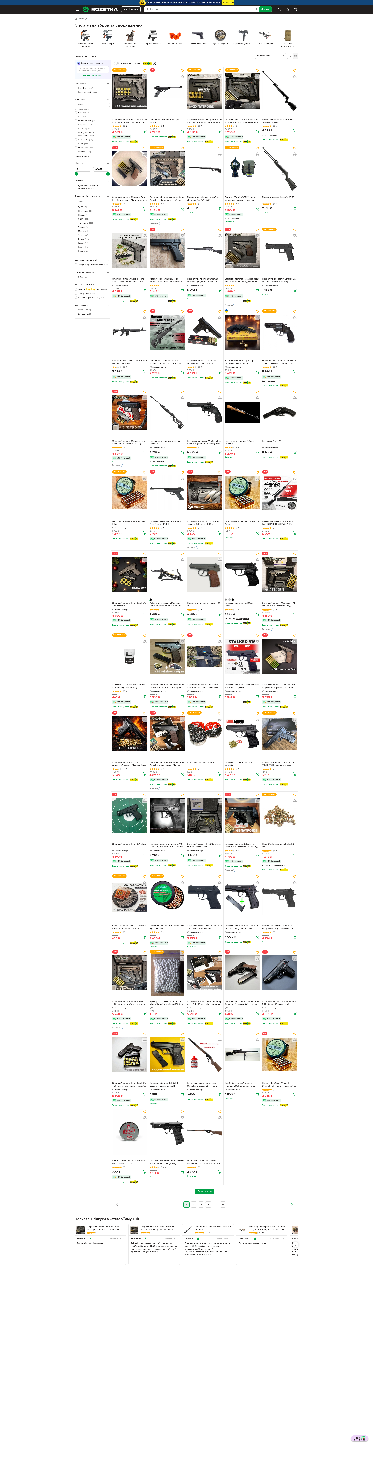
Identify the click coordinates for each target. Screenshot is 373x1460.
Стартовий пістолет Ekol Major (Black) (239, 604)
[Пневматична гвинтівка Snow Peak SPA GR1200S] (188, 1230)
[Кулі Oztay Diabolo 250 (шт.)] (204, 734)
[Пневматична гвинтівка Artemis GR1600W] (242, 412)
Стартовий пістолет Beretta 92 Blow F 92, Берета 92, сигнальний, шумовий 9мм (279, 1003)
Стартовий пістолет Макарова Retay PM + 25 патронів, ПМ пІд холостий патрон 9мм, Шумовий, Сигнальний (129, 199)
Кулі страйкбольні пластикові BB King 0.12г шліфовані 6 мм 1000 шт (166, 1003)
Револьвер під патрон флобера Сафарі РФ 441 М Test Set (239, 362)
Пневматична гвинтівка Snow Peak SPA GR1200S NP (278, 121)
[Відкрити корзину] (295, 9)
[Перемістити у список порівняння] (144, 76)
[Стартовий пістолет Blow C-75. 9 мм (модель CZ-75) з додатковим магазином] (242, 897)
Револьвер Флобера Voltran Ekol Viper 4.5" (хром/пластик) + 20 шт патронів (266, 1228)
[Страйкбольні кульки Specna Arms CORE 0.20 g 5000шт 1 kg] (129, 656)
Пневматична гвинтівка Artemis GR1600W (239, 442)
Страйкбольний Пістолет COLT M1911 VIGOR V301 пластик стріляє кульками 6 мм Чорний (279, 764)
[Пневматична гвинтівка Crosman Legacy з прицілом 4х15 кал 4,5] (204, 250)
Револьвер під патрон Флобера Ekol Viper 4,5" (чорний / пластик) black (204, 442)
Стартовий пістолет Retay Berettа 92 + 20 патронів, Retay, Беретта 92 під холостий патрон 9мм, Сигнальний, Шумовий (204, 121)
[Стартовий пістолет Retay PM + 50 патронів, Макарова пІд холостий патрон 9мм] (279, 656)
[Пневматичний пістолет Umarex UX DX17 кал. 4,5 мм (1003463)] (279, 250)
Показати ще (81, 156)
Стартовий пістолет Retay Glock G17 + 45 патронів (129, 604)
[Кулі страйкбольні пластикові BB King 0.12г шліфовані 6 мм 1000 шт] (167, 973)
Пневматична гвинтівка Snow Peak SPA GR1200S (213, 1228)
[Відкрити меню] (77, 9)
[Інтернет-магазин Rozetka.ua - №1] (100, 9)
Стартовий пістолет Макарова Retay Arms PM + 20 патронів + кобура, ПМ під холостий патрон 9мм (167, 199)
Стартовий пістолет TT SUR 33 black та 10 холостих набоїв (204, 845)
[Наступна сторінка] (292, 1204)
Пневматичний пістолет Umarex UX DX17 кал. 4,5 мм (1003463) (279, 280)
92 (223, 1204)
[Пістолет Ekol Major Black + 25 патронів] (242, 734)
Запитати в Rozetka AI (93, 76)
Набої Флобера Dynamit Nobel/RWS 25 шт (242, 523)
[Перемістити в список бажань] (144, 70)
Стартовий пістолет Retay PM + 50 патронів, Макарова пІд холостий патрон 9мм (278, 686)
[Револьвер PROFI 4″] (279, 412)
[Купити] (144, 131)
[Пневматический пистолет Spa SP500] (167, 91)
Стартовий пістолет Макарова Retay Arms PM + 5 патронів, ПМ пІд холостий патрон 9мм (129, 442)
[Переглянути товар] (151, 599)
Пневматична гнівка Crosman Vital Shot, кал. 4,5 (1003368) (203, 198)
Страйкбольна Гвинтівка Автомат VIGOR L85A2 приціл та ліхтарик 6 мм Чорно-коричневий (203, 686)
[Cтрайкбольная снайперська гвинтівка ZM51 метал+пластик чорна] (242, 1054)
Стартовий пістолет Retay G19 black (129, 844)
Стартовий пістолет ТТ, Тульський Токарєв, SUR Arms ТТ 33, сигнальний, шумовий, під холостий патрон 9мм (204, 523)
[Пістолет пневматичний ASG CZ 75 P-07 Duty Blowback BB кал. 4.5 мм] (167, 815)
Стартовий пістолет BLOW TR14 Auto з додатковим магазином (204, 927)
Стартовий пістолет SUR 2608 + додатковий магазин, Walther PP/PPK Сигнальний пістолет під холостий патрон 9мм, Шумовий (165, 1085)
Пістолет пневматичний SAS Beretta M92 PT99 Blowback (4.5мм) (167, 1162)
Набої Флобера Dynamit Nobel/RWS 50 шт (129, 523)
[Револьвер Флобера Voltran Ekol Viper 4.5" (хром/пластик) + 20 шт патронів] (242, 1230)
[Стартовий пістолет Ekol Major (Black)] (242, 574)
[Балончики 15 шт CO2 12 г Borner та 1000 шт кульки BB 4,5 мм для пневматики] (129, 897)
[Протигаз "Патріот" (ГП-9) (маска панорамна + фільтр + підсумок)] (242, 168)
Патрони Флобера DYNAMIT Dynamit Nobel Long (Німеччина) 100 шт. (279, 1085)
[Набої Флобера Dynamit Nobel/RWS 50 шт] (129, 493)
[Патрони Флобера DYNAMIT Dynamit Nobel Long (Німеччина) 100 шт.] (279, 1054)
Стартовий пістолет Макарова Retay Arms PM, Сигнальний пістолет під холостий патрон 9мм (242, 1003)
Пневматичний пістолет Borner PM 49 (203, 604)
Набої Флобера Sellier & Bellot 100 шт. (278, 845)
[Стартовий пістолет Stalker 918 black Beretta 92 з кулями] (242, 656)
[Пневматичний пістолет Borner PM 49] (204, 574)
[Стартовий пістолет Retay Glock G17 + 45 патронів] (129, 574)
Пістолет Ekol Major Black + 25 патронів (239, 764)
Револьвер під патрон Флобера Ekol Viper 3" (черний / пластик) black (279, 362)
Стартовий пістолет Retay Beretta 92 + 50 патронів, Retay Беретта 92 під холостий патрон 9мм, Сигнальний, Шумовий (129, 121)
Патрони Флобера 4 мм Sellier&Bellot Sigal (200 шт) (167, 927)
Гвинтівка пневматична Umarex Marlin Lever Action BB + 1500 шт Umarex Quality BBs (202, 1085)
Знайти (265, 9)
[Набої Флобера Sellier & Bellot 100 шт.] (279, 815)
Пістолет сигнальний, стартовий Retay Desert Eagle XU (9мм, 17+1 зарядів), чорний (277, 927)
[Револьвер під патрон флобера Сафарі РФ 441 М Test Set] (242, 332)
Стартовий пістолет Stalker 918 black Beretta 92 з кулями (242, 686)
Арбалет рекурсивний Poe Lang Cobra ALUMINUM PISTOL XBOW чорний (165, 604)
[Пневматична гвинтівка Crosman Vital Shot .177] (167, 412)
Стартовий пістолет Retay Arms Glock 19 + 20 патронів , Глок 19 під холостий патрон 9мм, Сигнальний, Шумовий (241, 845)
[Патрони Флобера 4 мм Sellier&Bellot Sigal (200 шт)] (167, 897)
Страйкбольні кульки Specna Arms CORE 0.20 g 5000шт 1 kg (128, 686)
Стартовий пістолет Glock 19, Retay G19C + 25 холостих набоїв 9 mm (128, 280)
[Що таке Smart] (154, 63)
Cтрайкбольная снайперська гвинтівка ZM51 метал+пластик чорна (239, 1085)
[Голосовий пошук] (256, 9)
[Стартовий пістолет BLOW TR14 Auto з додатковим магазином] (204, 897)
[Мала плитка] (295, 56)
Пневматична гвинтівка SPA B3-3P (278, 197)
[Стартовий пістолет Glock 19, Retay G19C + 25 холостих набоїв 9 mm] (129, 250)
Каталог (133, 9)
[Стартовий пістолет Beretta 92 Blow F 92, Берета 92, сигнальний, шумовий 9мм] (279, 973)
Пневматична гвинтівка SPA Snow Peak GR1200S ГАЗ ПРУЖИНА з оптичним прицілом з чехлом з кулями (278, 523)
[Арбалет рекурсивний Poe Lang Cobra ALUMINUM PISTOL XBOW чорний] (167, 574)
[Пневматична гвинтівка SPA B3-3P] (279, 168)
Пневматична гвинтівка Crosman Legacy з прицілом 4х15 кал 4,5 (202, 280)
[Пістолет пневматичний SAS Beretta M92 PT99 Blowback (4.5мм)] (167, 1132)
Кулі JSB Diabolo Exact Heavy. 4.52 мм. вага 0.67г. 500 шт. (128, 1162)
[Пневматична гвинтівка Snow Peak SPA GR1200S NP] (279, 91)
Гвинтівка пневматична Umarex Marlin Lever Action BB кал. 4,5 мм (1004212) (203, 1162)
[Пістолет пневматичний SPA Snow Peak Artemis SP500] (167, 493)
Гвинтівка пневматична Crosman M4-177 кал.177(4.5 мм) (129, 362)
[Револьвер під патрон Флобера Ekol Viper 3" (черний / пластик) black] (279, 332)
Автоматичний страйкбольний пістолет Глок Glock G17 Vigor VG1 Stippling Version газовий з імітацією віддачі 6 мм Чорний (167, 280)
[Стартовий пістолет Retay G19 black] (129, 815)
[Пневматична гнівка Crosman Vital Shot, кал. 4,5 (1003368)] (204, 168)
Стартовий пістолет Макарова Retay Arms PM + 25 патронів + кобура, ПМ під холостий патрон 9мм (167, 686)
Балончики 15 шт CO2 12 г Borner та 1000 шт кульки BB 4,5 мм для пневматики (129, 927)
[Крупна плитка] (290, 56)
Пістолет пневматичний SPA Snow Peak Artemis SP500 (166, 523)
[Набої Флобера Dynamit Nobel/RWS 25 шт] (242, 493)
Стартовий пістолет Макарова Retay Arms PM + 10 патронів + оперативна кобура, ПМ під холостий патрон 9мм (204, 1003)
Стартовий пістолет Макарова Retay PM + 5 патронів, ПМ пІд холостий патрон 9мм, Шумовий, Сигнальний (242, 280)
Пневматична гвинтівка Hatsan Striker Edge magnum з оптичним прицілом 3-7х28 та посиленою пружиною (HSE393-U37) (165, 362)
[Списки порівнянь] (287, 9)
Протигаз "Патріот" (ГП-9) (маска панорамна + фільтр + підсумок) (240, 198)
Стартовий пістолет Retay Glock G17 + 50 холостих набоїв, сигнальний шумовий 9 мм (129, 1085)
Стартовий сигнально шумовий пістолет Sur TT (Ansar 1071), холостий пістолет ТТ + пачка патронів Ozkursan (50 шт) (201, 362)
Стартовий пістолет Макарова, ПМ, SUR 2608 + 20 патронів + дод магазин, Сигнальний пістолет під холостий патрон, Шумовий (278, 604)
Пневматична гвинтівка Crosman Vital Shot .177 (165, 442)
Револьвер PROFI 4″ (271, 441)
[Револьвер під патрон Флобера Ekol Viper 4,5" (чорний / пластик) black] (204, 412)
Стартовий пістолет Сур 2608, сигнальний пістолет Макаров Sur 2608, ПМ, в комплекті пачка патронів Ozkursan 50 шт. (128, 764)
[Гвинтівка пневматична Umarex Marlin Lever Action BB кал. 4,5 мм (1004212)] (204, 1132)
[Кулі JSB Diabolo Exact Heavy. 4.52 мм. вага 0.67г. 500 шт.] (129, 1132)
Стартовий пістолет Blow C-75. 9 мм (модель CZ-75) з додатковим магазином (241, 927)
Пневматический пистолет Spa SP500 (164, 121)
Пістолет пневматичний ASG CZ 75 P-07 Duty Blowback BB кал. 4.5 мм (166, 845)
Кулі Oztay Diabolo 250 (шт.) (200, 762)
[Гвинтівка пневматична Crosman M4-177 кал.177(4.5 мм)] (129, 332)
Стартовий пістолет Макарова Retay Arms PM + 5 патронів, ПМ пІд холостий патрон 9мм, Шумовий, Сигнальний (167, 764)
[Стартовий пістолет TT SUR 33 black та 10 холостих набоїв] (204, 815)
